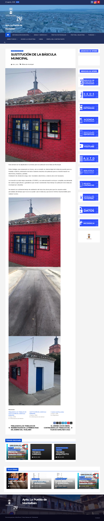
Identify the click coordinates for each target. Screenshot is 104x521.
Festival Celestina (78, 35)
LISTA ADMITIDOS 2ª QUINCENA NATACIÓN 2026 (40, 483)
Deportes (11, 447)
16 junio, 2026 (61, 486)
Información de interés (17, 50)
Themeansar (35, 517)
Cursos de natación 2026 (14, 453)
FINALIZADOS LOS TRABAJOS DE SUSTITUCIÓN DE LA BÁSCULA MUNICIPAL (17, 413)
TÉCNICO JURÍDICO (36, 453)
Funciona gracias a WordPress (13, 517)
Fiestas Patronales (59, 35)
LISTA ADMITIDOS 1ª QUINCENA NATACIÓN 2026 (64, 483)
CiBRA (41, 39)
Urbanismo (59, 449)
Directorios (12, 39)
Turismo (91, 35)
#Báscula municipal (28, 64)
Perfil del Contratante (55, 39)
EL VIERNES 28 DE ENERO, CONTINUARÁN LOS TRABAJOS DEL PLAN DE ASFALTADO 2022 (57, 428)
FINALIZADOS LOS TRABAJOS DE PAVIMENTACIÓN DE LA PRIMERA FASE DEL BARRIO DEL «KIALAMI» (25, 428)
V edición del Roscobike (57, 412)
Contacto (97, 517)
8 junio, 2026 (85, 486)
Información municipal (21, 35)
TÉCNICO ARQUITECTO (62, 453)
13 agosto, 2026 (15, 486)
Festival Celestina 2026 (16, 482)
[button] (4, 42)
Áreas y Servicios (40, 35)
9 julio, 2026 (37, 486)
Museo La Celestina (28, 39)
